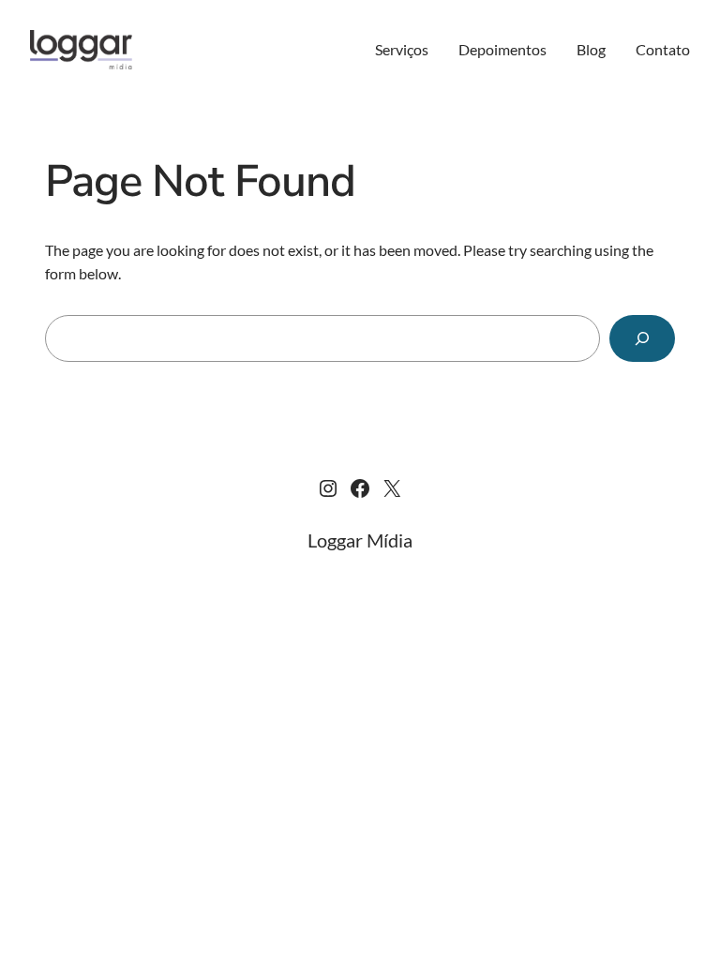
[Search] (642, 338)
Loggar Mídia (360, 540)
